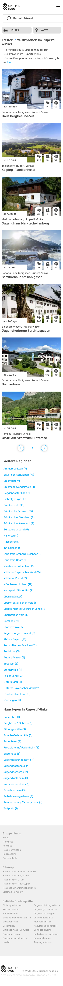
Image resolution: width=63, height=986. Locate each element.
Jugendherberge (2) (16, 772)
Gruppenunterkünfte (15, 938)
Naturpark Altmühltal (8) (18, 590)
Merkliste (8, 841)
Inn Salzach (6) (12, 547)
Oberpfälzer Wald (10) (16, 614)
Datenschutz (10, 858)
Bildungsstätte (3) (15, 729)
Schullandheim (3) (15, 790)
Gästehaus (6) (12, 753)
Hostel (6, 942)
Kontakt (7, 845)
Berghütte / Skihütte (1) (18, 723)
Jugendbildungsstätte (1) (19, 759)
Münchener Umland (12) (18, 584)
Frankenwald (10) (14, 505)
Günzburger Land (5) (16, 529)
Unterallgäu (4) (13, 682)
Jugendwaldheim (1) (16, 778)
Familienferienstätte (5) (18, 735)
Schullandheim (42, 930)
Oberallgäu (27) (13, 596)
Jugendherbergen (44, 913)
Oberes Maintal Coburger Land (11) (24, 608)
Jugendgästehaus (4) (16, 765)
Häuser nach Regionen (16, 875)
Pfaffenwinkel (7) (14, 627)
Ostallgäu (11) (11, 621)
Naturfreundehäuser (46, 926)
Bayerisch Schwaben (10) (19, 474)
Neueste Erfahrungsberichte (19, 888)
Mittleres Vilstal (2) (15, 578)
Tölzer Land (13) (13, 675)
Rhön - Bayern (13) (15, 639)
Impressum (9, 854)
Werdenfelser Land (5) (17, 694)
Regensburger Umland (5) (19, 633)
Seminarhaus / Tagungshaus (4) (23, 802)
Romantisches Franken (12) (20, 645)
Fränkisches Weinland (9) (19, 523)
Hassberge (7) (12, 541)
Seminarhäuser (42, 938)
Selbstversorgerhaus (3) (18, 796)
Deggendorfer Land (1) (17, 493)
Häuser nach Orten (13, 879)
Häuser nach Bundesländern (19, 871)
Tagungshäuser (43, 942)
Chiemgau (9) (12, 480)
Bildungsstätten (12, 905)
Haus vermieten (12, 850)
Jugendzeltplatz (43, 917)
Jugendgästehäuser (45, 909)
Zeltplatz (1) (11, 808)
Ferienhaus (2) (12, 741)
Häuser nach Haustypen (17, 883)
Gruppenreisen (11, 934)
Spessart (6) (11, 663)
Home (6, 837)
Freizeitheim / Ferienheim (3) (21, 747)
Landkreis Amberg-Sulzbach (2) (23, 554)
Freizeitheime (11, 909)
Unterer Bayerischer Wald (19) (22, 688)
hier (9, 62)
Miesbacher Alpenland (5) (19, 566)
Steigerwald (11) (13, 669)
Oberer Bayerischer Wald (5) (20, 602)
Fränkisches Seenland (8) (19, 517)
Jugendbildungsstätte (47, 905)
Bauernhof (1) (12, 717)
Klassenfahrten (43, 921)
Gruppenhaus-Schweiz (16, 930)
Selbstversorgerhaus (46, 934)
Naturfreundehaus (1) (16, 784)
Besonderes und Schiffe (17, 917)
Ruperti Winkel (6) (14, 657)
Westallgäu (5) (12, 700)
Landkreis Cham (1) (15, 560)
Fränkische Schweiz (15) (18, 511)
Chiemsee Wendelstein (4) (19, 486)
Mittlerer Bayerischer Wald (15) (22, 572)
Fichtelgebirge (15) (15, 499)
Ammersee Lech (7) (15, 468)
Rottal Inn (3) (12, 651)
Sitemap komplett (13, 892)
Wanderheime (10, 913)
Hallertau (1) (11, 535)
